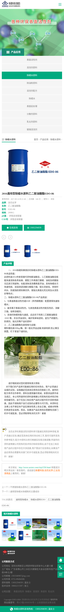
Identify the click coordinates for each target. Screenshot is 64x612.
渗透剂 (43, 591)
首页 (36, 139)
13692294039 (35, 228)
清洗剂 (36, 591)
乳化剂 (51, 591)
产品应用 (44, 139)
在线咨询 (13, 228)
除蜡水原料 (55, 139)
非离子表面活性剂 (17, 308)
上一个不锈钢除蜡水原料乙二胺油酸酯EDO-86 (24, 487)
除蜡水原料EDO (38, 500)
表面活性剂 (19, 301)
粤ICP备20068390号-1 (26, 602)
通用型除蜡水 (22, 500)
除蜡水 (11, 297)
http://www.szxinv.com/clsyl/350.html (35, 467)
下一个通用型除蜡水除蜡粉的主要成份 (20, 491)
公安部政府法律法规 (46, 602)
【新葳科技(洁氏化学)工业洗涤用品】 (35, 600)
